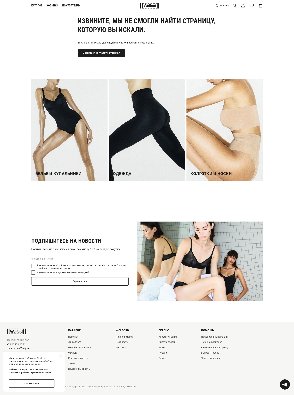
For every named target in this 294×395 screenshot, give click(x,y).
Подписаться (79, 281)
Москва (224, 5)
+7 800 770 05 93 (16, 344)
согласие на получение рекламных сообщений (66, 272)
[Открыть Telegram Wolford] (285, 384)
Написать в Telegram (18, 348)
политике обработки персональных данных (30, 372)
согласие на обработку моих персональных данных (69, 265)
